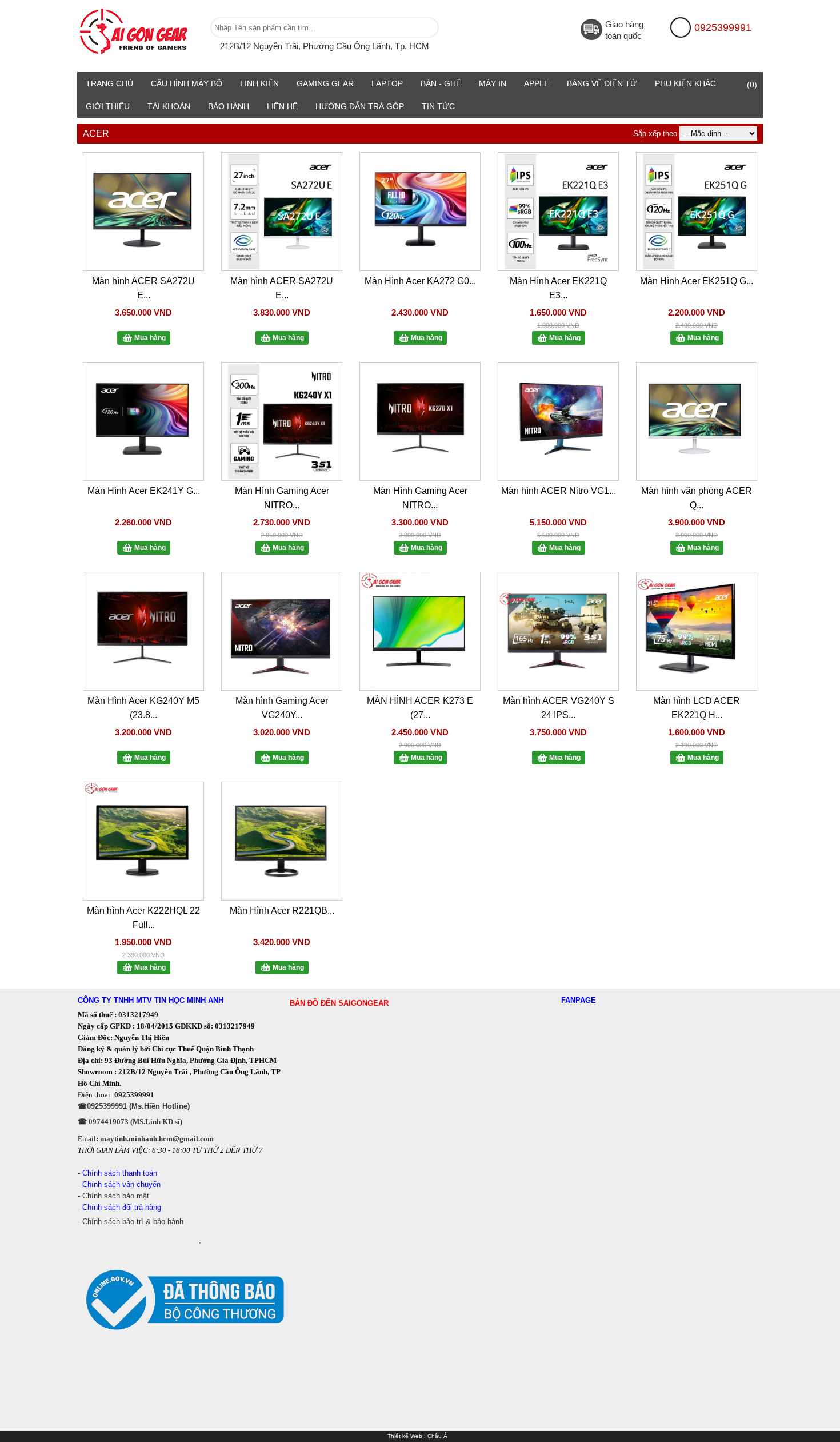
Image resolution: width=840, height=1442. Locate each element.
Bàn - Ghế (441, 83)
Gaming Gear (325, 83)
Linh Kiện (259, 83)
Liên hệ (282, 106)
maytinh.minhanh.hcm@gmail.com (157, 1138)
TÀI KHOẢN (168, 106)
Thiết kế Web (404, 1436)
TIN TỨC (438, 106)
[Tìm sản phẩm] (427, 27)
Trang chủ (109, 83)
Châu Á (437, 1436)
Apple (536, 83)
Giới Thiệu (108, 106)
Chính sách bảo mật (116, 1196)
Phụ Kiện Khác (685, 83)
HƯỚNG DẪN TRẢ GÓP (359, 106)
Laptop (387, 83)
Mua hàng (150, 338)
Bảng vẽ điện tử (602, 83)
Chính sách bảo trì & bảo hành (132, 1221)
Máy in (492, 83)
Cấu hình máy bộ (186, 83)
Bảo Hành (228, 106)
